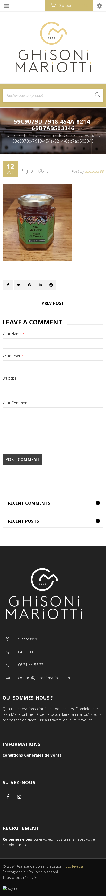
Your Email (13, 356)
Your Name (14, 334)
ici (26, 844)
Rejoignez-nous (17, 839)
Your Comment (16, 403)
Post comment (22, 459)
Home (9, 135)
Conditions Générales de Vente (32, 755)
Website (9, 378)
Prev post (53, 303)
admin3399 (94, 171)
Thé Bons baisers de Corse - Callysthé (59, 135)
